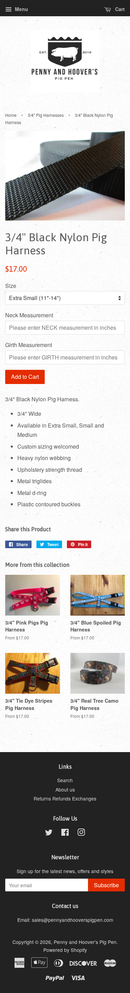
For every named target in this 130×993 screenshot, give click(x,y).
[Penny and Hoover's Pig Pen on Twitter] (49, 833)
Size (10, 286)
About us (65, 789)
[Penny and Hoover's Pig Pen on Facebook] (65, 833)
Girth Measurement (28, 345)
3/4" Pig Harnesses (46, 115)
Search (65, 780)
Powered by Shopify (65, 949)
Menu (21, 9)
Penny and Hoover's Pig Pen (85, 941)
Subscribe (106, 885)
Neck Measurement (29, 315)
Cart (119, 9)
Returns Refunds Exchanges (65, 798)
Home (11, 115)
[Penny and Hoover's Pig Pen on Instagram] (81, 833)
